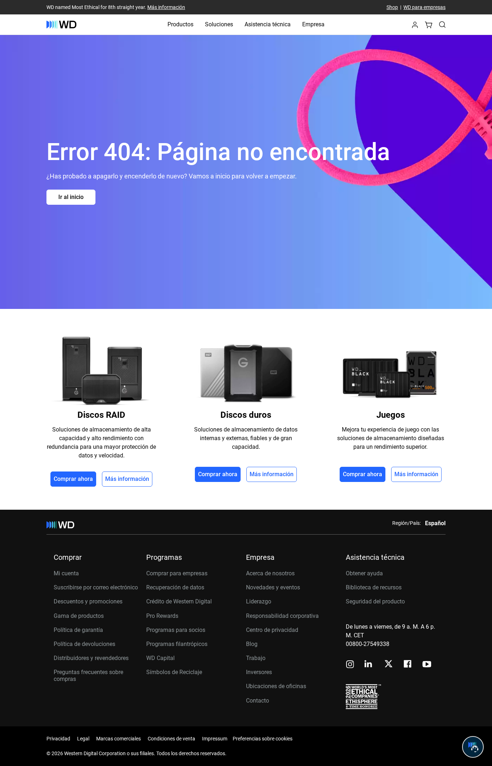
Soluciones (219, 24)
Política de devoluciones (84, 644)
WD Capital (160, 658)
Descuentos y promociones (88, 601)
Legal (83, 738)
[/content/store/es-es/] (61, 24)
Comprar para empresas (176, 573)
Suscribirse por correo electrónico (96, 587)
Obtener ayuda (364, 573)
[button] (415, 27)
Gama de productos (79, 615)
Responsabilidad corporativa (282, 615)
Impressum (214, 738)
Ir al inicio (71, 197)
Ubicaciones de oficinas (276, 686)
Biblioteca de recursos (374, 587)
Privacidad (58, 738)
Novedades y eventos (273, 587)
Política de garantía (78, 629)
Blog (252, 644)
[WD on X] (388, 664)
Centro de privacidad (272, 629)
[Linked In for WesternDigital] (368, 665)
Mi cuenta (66, 573)
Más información (166, 7)
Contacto (257, 700)
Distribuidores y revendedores (91, 658)
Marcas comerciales (118, 738)
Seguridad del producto (375, 601)
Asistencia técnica (268, 24)
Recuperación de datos (175, 587)
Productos (180, 24)
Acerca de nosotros (270, 573)
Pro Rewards (162, 615)
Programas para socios (175, 629)
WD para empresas (424, 7)
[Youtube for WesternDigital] (426, 665)
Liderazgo (258, 601)
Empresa (313, 24)
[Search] (442, 24)
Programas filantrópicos (176, 644)
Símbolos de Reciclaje (174, 672)
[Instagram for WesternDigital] (350, 665)
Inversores (259, 672)
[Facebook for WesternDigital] (408, 665)
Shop (392, 7)
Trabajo (255, 658)
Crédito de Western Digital (179, 601)
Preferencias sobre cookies (262, 738)
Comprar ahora (73, 478)
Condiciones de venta (171, 738)
